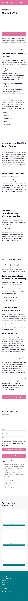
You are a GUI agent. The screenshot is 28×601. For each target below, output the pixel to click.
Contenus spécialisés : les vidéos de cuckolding (14, 483)
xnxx (14, 563)
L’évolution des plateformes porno (13, 486)
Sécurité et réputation (10, 488)
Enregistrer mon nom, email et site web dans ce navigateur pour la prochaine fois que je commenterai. (14, 443)
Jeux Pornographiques (10, 480)
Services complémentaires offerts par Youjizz (13, 475)
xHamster (13, 543)
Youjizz (4, 60)
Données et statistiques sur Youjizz (14, 464)
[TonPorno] (14, 515)
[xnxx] (14, 555)
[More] (22, 403)
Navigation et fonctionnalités (12, 472)
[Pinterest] (15, 403)
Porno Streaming (6, 9)
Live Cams (7, 478)
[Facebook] (8, 403)
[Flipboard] (5, 591)
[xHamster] (14, 535)
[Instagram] (8, 591)
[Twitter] (11, 403)
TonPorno (13, 523)
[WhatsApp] (18, 403)
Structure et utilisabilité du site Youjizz (13, 469)
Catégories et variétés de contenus (14, 466)
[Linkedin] (11, 591)
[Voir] (14, 525)
